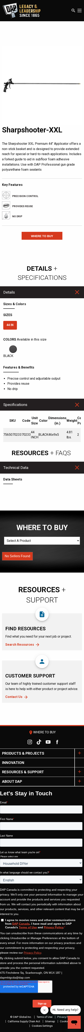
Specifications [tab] (15, 404)
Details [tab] (9, 292)
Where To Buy (42, 732)
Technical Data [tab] (15, 467)
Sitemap (50, 1021)
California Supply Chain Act (24, 1021)
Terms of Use (44, 1016)
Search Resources (19, 644)
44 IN (10, 325)
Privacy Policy (65, 1016)
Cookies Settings (42, 1025)
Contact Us (13, 697)
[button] (42, 236)
